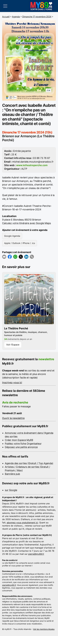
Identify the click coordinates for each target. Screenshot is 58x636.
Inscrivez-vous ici (12, 382)
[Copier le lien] (32, 257)
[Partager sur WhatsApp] (15, 257)
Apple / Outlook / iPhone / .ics (19, 243)
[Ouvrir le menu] (5, 6)
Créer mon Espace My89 (19, 440)
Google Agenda (12, 236)
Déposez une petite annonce (21, 447)
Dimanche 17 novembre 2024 (36, 16)
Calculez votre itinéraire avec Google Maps (26, 223)
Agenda (16, 16)
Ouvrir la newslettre (13, 418)
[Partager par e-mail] (4, 257)
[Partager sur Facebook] (10, 257)
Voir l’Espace (12, 344)
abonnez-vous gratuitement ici (22, 522)
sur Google (11, 490)
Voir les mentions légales (43, 629)
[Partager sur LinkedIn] (26, 257)
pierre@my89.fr (36, 554)
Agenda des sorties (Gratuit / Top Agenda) (29, 463)
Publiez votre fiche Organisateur (23, 443)
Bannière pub (12, 473)
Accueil (6, 16)
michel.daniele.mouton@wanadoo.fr (33, 161)
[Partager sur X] (21, 257)
